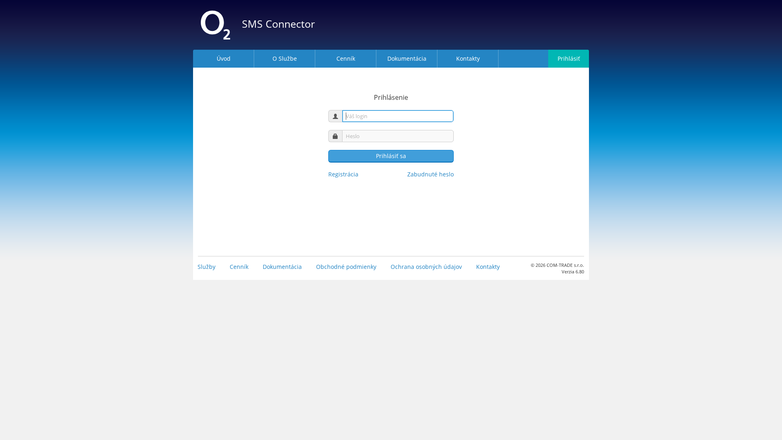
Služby (206, 267)
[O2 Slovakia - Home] (215, 25)
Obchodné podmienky (346, 267)
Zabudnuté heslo (430, 174)
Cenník (239, 267)
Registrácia (343, 174)
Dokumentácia (282, 267)
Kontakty (488, 267)
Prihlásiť (569, 58)
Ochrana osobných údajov (426, 267)
